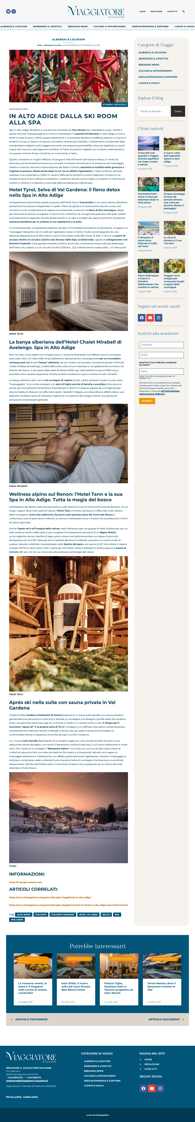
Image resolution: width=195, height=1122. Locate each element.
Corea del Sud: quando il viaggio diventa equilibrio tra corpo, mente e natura (148, 158)
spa (117, 914)
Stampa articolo (115, 104)
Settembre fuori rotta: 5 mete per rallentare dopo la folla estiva (148, 198)
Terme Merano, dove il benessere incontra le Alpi (161, 986)
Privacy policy (14, 1097)
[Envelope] (150, 318)
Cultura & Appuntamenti (110, 26)
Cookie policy (30, 1097)
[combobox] (154, 111)
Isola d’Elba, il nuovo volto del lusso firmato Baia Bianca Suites (75, 986)
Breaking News (78, 26)
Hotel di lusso (88, 914)
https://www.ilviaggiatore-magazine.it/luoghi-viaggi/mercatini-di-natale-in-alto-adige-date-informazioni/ (68, 905)
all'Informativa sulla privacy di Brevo (159, 393)
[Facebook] (8, 11)
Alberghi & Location (13, 26)
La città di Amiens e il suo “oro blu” (173, 240)
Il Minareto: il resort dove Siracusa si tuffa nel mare (147, 242)
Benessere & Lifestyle (47, 26)
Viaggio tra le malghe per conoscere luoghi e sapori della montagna (174, 281)
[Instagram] (13, 11)
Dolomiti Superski (62, 914)
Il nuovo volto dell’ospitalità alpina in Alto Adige (172, 157)
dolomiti (40, 914)
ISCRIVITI (147, 401)
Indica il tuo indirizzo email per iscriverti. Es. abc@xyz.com (157, 377)
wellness (17, 919)
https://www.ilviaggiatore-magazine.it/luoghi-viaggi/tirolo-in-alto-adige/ (50, 897)
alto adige (23, 914)
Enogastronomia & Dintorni (150, 26)
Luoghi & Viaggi (185, 26)
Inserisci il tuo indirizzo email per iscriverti (158, 363)
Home (40, 45)
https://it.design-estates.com (25, 882)
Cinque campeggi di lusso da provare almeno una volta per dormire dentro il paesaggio (174, 201)
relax (106, 914)
